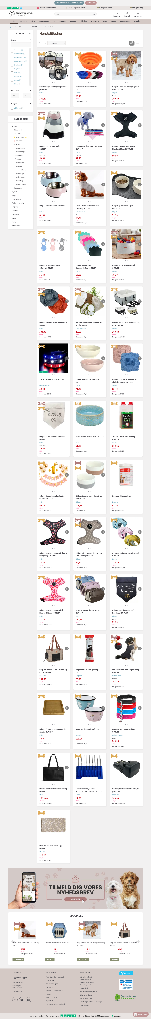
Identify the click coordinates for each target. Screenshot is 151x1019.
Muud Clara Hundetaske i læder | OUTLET (53, 790)
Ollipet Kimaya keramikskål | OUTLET (88, 380)
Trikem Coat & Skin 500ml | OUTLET (123, 437)
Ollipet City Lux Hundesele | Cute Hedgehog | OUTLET (53, 554)
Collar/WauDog (117, 735)
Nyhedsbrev (49, 1001)
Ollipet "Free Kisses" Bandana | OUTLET (52, 437)
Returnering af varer (86, 995)
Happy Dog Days (51, 997)
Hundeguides (50, 980)
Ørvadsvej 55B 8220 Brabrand (17, 987)
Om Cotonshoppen (52, 984)
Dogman (115, 502)
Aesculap (115, 795)
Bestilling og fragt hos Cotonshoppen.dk (87, 984)
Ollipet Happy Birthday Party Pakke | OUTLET (51, 497)
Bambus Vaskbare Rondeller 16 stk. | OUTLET (89, 323)
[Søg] (94, 14)
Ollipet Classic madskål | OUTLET (49, 147)
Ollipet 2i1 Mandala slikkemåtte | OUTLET (53, 323)
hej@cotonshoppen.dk (21, 978)
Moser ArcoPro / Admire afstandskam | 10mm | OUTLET (89, 790)
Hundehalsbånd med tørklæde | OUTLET (89, 147)
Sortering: (42, 43)
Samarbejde (50, 987)
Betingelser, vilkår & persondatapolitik (86, 978)
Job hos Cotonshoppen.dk (54, 991)
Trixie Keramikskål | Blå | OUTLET (90, 436)
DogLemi (42, 676)
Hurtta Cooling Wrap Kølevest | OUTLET (125, 554)
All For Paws (116, 676)
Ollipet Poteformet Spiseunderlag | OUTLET (86, 266)
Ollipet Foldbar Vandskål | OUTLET (86, 88)
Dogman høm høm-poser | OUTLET (87, 670)
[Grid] (131, 43)
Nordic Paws (80, 212)
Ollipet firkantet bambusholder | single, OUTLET (53, 730)
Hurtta (114, 559)
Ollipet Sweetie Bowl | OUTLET (52, 206)
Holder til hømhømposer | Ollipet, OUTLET (50, 266)
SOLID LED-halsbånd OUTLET (51, 379)
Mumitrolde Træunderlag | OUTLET (50, 847)
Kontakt (48, 994)
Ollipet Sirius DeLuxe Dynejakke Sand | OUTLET (125, 88)
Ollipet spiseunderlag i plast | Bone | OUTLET (124, 207)
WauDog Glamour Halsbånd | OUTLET (124, 730)
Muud (41, 795)
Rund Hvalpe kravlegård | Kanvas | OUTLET (53, 88)
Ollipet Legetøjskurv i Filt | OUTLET (123, 266)
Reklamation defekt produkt (89, 992)
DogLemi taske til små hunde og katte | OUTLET (53, 670)
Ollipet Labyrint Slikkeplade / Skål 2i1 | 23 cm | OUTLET (124, 380)
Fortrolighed (84, 988)
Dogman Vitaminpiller (121, 496)
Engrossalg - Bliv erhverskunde (55, 1004)
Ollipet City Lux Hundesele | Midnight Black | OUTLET (124, 147)
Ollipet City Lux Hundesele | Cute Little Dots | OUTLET (90, 554)
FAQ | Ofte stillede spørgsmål (55, 977)
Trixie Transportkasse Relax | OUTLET (88, 611)
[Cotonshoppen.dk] (21, 14)
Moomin (78, 735)
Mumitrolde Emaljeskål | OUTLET (90, 729)
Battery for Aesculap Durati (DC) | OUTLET (126, 790)
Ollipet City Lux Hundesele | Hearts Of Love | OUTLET (51, 611)
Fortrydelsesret (84, 1005)
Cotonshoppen (81, 328)
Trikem (114, 442)
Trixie (77, 442)
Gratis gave (91, 3)
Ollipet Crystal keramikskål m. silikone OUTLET (89, 497)
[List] (137, 43)
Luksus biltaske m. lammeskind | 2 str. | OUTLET (126, 323)
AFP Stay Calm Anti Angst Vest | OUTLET (125, 670)
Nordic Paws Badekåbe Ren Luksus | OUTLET (87, 207)
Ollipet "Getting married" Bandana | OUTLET (123, 611)
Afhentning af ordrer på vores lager (91, 1002)
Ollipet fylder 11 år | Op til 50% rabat (69, 3)
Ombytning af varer (86, 998)
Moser (78, 795)
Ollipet (41, 93)
